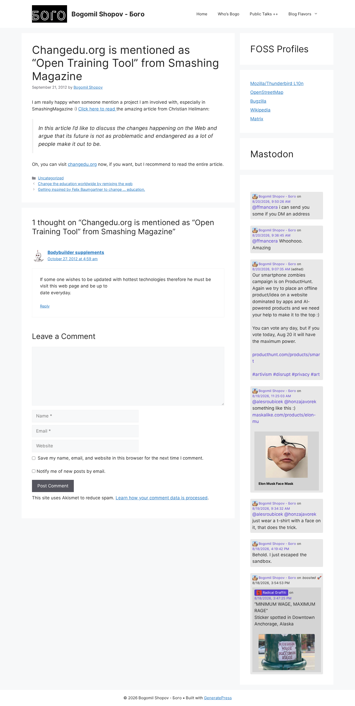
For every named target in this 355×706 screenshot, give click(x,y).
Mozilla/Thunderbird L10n (277, 83)
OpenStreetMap (266, 92)
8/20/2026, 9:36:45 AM (271, 235)
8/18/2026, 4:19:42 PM (270, 549)
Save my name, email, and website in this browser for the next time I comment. (120, 458)
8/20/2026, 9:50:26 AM (271, 202)
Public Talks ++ (264, 13)
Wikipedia (260, 110)
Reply (45, 306)
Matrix (256, 118)
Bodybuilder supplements (76, 252)
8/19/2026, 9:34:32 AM (271, 509)
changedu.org (82, 164)
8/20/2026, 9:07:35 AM (271, 269)
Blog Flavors (299, 13)
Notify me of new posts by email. (71, 471)
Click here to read (97, 109)
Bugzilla (258, 101)
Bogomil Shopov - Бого (107, 14)
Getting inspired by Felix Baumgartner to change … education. (91, 189)
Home (201, 13)
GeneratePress (218, 697)
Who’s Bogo (228, 13)
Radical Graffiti (274, 592)
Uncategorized (51, 178)
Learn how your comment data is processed (162, 497)
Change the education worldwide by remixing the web (85, 183)
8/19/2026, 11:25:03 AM (271, 396)
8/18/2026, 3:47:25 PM (272, 598)
